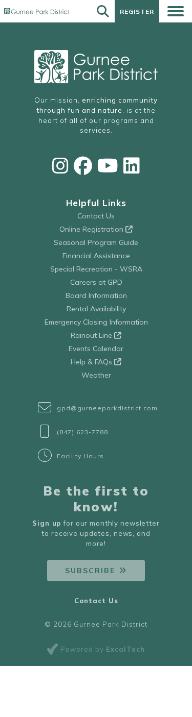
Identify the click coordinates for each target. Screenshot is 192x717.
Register (137, 11)
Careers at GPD (96, 282)
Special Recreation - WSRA (96, 269)
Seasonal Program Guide (96, 242)
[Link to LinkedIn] (131, 165)
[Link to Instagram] (60, 165)
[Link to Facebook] (83, 165)
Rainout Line (92, 335)
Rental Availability (96, 308)
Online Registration (92, 229)
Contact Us (96, 215)
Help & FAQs (92, 361)
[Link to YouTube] (107, 165)
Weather (96, 375)
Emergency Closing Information (96, 322)
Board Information (96, 295)
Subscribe (90, 570)
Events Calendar (96, 348)
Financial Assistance (96, 255)
